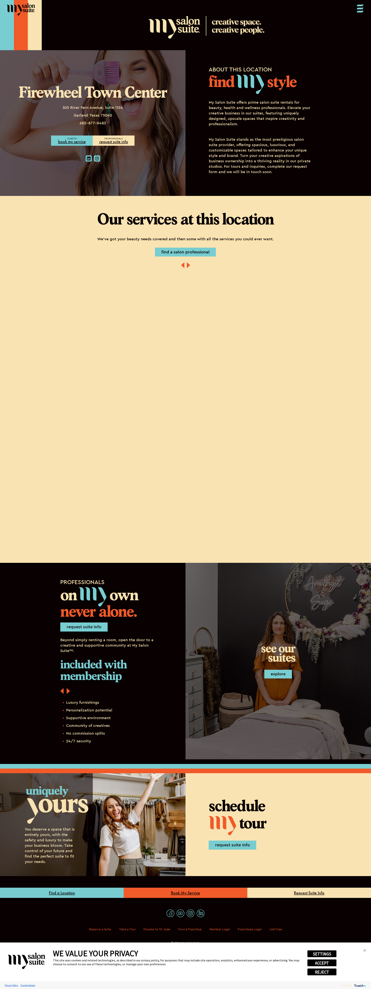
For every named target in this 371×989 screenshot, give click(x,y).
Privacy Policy (11, 985)
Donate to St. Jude (156, 929)
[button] (364, 950)
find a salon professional (185, 252)
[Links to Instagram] (190, 913)
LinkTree (276, 929)
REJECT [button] (322, 972)
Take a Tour (127, 929)
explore (278, 674)
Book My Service (185, 892)
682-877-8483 (93, 123)
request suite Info (232, 845)
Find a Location (62, 892)
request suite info (113, 141)
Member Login (219, 929)
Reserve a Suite (100, 929)
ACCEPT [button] (322, 963)
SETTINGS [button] (322, 954)
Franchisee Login (250, 929)
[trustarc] (359, 985)
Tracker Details (27, 985)
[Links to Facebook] (170, 913)
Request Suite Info (309, 892)
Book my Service (72, 141)
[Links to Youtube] (180, 913)
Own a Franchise (190, 929)
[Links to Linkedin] (200, 913)
